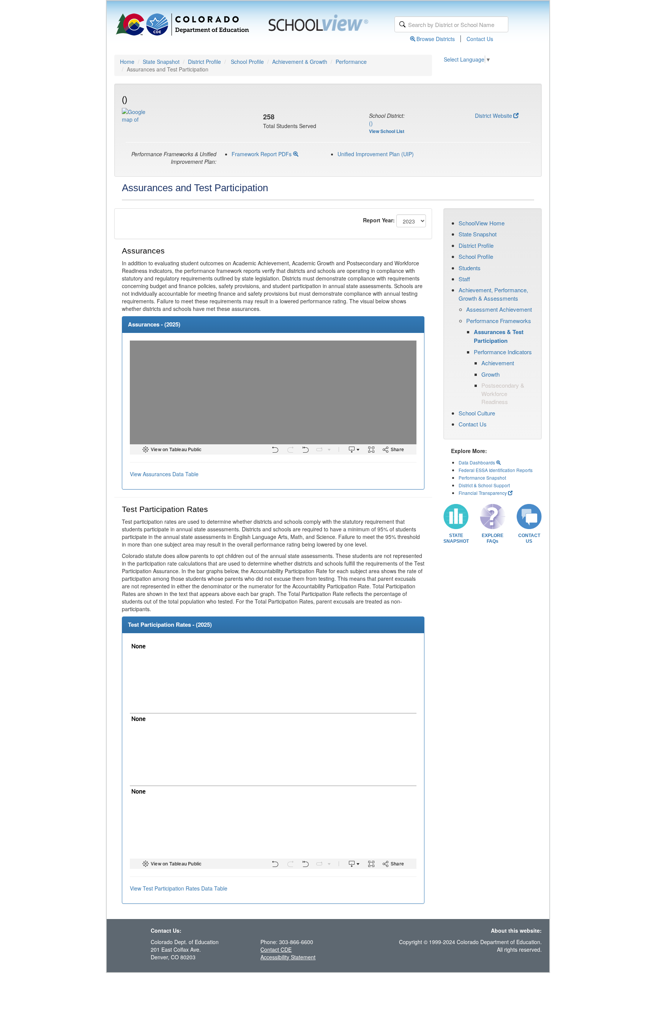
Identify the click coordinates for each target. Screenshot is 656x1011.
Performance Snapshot (482, 477)
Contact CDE (276, 949)
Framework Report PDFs (262, 154)
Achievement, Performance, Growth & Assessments (493, 294)
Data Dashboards (477, 462)
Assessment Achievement (499, 309)
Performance (351, 61)
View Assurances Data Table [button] (164, 474)
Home (127, 61)
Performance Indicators (503, 352)
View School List (386, 131)
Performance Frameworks (498, 321)
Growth (490, 374)
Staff (464, 279)
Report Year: (379, 220)
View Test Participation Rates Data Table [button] (178, 888)
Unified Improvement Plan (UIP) (375, 154)
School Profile (247, 61)
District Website (493, 115)
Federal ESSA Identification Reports (496, 470)
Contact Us (480, 39)
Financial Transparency (483, 493)
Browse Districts (435, 39)
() (371, 123)
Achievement (497, 363)
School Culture (477, 413)
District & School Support (484, 485)
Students (470, 268)
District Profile (204, 61)
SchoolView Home (482, 223)
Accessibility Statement (287, 957)
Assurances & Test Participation (499, 336)
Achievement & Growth (299, 61)
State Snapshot (161, 61)
